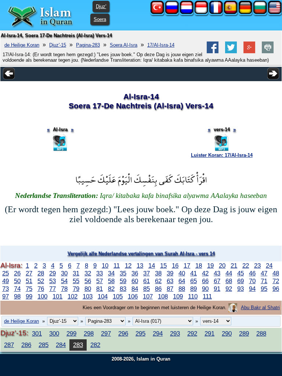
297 (106, 333)
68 (228, 281)
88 (181, 288)
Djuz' (101, 6)
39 (170, 273)
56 (87, 281)
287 (9, 344)
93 (240, 288)
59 (123, 281)
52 (40, 281)
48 (275, 273)
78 (64, 288)
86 (158, 288)
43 (217, 273)
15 (163, 265)
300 (54, 333)
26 (17, 273)
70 (252, 281)
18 (198, 265)
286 (26, 344)
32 (87, 273)
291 (209, 333)
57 (99, 281)
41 (193, 273)
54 (64, 281)
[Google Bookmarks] (249, 51)
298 (89, 333)
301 (37, 333)
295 (140, 333)
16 (175, 265)
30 (64, 273)
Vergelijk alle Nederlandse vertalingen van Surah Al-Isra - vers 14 (141, 253)
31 (76, 273)
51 (29, 281)
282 (95, 344)
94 (252, 288)
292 (192, 333)
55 (76, 281)
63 (170, 281)
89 (193, 288)
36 (134, 273)
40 (181, 273)
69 (240, 281)
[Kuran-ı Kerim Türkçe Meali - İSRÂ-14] (157, 12)
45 (240, 273)
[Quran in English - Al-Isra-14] (274, 12)
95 (264, 288)
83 (123, 288)
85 (146, 288)
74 (17, 288)
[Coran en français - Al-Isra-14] (216, 12)
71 (264, 281)
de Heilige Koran (21, 45)
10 (105, 265)
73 (5, 288)
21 (234, 265)
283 (78, 344)
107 (148, 296)
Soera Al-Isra (123, 45)
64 (181, 281)
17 (187, 265)
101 (57, 296)
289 (244, 333)
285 (43, 344)
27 (29, 273)
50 (17, 281)
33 (99, 273)
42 (205, 273)
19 (210, 265)
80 (87, 288)
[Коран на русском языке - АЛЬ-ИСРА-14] (171, 12)
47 (264, 273)
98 (17, 296)
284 (61, 344)
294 (158, 333)
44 (228, 273)
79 (76, 288)
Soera (100, 19)
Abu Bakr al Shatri (260, 307)
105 (118, 296)
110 (193, 296)
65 (193, 281)
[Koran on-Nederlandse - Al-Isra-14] (186, 12)
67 (217, 281)
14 (151, 265)
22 (245, 265)
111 (207, 296)
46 (252, 273)
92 (228, 288)
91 (217, 288)
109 (178, 296)
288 (261, 333)
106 (133, 296)
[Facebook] (212, 51)
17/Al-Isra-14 (160, 45)
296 (123, 333)
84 (134, 288)
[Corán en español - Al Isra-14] (230, 12)
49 (5, 281)
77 (52, 288)
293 (175, 333)
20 (222, 265)
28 (40, 273)
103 (88, 296)
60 (134, 281)
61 (146, 281)
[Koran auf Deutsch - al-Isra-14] (245, 12)
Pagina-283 (88, 45)
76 (40, 288)
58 (111, 281)
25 (5, 273)
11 (116, 265)
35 (123, 273)
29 (52, 273)
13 (140, 265)
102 (72, 296)
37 (146, 273)
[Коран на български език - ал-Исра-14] (260, 12)
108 (163, 296)
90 (205, 288)
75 (29, 288)
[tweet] (231, 51)
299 (71, 333)
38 (158, 273)
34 (111, 273)
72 (275, 281)
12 (128, 265)
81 (99, 288)
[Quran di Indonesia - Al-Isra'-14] (201, 12)
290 (227, 333)
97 (5, 296)
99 (29, 296)
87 (170, 288)
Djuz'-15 (57, 45)
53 (52, 281)
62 (158, 281)
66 (205, 281)
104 (103, 296)
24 (269, 265)
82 (111, 288)
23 (257, 265)
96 (275, 288)
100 (42, 296)
